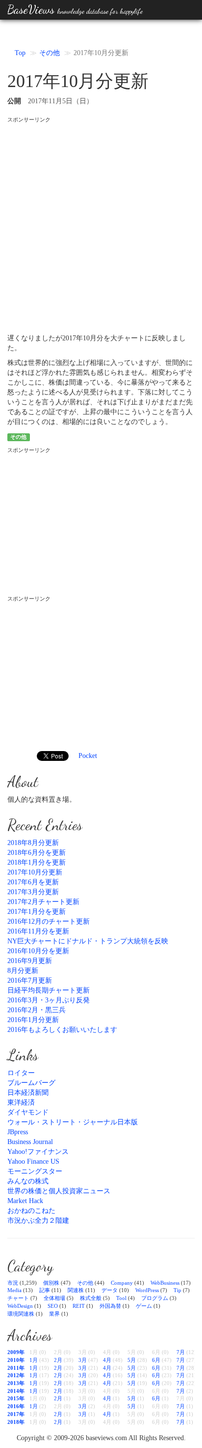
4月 (107, 1360)
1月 (33, 1360)
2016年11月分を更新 (38, 931)
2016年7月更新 (29, 980)
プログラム (154, 1298)
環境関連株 (20, 1314)
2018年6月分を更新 (36, 852)
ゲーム (144, 1306)
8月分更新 (22, 970)
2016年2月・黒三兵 (36, 1010)
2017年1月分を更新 (36, 911)
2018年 (16, 1422)
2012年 (16, 1375)
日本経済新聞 (28, 1092)
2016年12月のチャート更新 (48, 921)
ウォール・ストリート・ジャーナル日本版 (72, 1122)
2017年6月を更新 (33, 882)
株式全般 (90, 1298)
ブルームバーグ (31, 1082)
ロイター (21, 1073)
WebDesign (20, 1306)
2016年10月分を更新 (38, 951)
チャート (18, 1298)
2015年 (16, 1398)
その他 (49, 53)
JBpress (17, 1132)
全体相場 (54, 1298)
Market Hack (25, 1201)
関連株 (76, 1290)
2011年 (16, 1368)
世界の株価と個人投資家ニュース (58, 1191)
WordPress (147, 1290)
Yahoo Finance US (33, 1161)
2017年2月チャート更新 (43, 901)
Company (122, 1283)
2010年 (16, 1360)
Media (14, 1290)
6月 (156, 1360)
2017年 (16, 1414)
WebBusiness (165, 1283)
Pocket (87, 755)
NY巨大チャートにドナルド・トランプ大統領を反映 (87, 941)
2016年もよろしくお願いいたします (62, 1029)
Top (20, 53)
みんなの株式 (28, 1181)
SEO (53, 1306)
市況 (12, 1283)
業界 (54, 1314)
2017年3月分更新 (33, 892)
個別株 (51, 1283)
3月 (82, 1360)
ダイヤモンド (28, 1112)
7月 (181, 1352)
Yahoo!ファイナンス (38, 1151)
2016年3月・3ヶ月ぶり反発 (48, 1000)
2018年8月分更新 (33, 842)
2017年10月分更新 (34, 872)
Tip (177, 1290)
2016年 (16, 1406)
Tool (121, 1298)
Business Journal (30, 1142)
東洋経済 (21, 1102)
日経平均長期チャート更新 (48, 990)
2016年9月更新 (29, 961)
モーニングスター (34, 1171)
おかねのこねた (31, 1210)
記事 (44, 1290)
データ (109, 1290)
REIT (79, 1306)
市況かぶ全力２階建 (38, 1220)
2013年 (16, 1383)
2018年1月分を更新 (36, 862)
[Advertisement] (101, 224)
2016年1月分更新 (33, 1020)
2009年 (16, 1352)
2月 (58, 1360)
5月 (131, 1360)
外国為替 (110, 1306)
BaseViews (75, 9)
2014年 (16, 1391)
